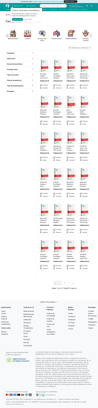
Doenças (26, 339)
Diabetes (44, 9)
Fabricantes (27, 345)
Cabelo (90, 328)
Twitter (70, 313)
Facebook (71, 316)
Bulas (25, 336)
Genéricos (84, 9)
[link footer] (40, 395)
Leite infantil (62, 9)
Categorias (27, 320)
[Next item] (90, 35)
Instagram (71, 320)
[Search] (65, 6)
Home (9, 15)
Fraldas (91, 319)
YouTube (71, 323)
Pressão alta (53, 9)
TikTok (70, 329)
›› (73, 283)
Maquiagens (92, 322)
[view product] (44, 66)
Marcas (26, 342)
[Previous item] (7, 35)
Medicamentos (28, 311)
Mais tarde (28, 19)
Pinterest (71, 326)
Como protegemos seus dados (51, 332)
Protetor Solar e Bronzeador (92, 313)
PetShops (91, 325)
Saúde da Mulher (74, 9)
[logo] (7, 6)
